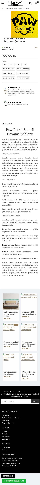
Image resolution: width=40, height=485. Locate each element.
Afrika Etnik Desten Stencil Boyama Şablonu (29, 374)
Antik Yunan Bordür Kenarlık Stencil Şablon (11, 314)
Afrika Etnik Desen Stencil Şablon (10, 373)
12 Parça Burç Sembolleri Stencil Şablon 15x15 (28, 344)
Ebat (3, 61)
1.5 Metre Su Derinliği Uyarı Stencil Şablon (11, 343)
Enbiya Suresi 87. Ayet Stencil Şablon (29, 313)
